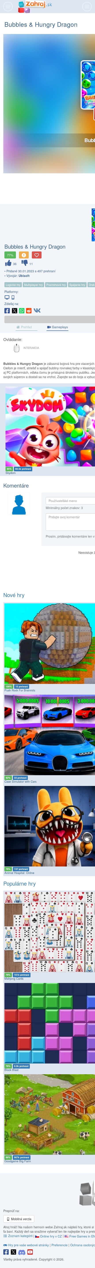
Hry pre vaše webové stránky (28, 1245)
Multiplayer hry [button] (33, 285)
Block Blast (11, 1070)
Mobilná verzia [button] (20, 1219)
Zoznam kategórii (20, 1236)
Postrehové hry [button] (56, 285)
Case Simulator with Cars (20, 781)
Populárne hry (19, 883)
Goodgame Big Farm (17, 1161)
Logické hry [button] (13, 285)
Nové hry (14, 595)
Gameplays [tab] (59, 327)
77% (10, 255)
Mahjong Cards (13, 978)
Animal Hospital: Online (19, 873)
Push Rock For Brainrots (19, 690)
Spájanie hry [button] (77, 285)
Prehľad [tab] (26, 327)
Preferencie (59, 1245)
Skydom (11, 473)
